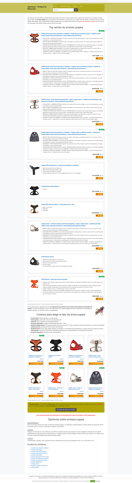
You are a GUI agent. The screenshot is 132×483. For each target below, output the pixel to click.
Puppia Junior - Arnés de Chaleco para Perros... (75, 388)
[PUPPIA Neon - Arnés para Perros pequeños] (34, 283)
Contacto (75, 6)
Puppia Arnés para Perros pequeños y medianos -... (35, 356)
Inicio (55, 6)
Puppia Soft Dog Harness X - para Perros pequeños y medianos (60, 165)
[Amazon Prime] (101, 55)
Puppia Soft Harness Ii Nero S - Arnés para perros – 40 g (57, 204)
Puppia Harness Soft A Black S (50, 186)
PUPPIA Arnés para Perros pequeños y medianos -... (76, 356)
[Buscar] (76, 10)
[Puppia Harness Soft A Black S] (34, 190)
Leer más (97, 481)
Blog (81, 6)
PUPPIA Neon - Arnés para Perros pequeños (54, 279)
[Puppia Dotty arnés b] (34, 261)
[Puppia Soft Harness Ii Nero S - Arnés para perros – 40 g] (34, 208)
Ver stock (100, 58)
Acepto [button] (92, 481)
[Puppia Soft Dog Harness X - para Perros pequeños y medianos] (34, 169)
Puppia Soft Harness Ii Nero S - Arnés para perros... (34, 388)
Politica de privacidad (65, 6)
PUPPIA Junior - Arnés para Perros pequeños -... (96, 356)
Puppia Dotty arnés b (47, 256)
